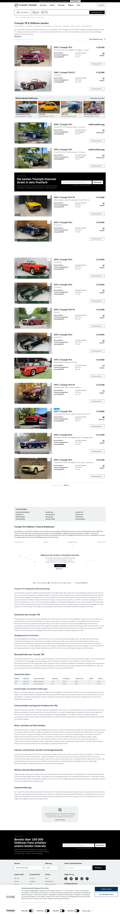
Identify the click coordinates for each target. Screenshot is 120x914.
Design (73, 26)
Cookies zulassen (106, 889)
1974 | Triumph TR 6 (63, 47)
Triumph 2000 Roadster (23, 512)
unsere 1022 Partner (32, 890)
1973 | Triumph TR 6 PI (64, 384)
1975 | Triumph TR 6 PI (64, 309)
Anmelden (101, 5)
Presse (16, 884)
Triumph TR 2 (49, 516)
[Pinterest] (76, 878)
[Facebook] (65, 878)
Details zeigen (86, 910)
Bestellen (98, 868)
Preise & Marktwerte (19, 26)
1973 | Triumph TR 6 (63, 222)
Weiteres (78, 26)
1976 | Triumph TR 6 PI (64, 197)
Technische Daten (47, 26)
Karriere (16, 881)
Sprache (17, 863)
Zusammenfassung (87, 26)
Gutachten (56, 408)
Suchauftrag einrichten (97, 12)
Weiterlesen (18, 36)
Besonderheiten (37, 26)
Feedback (32, 881)
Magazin (71, 5)
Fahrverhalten (66, 26)
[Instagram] (81, 878)
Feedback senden (60, 819)
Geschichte (29, 26)
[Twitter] (71, 878)
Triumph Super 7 (50, 514)
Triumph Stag (49, 512)
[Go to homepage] (25, 5)
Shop (46, 878)
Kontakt (32, 878)
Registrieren (59, 568)
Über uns (17, 878)
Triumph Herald (20, 516)
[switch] (47, 910)
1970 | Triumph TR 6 (63, 124)
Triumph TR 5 (79, 516)
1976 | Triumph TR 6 (63, 149)
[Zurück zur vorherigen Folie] (17, 109)
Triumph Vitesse (80, 519)
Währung (48, 863)
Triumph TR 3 (79, 512)
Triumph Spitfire (20, 519)
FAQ (31, 884)
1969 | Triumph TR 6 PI (64, 72)
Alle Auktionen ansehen (97, 98)
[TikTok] (87, 878)
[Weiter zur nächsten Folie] (102, 109)
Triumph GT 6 (19, 514)
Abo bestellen (49, 881)
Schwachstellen (57, 26)
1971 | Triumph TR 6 (63, 334)
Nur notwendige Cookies (106, 894)
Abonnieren (98, 182)
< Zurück (16, 17)
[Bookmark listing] (49, 47)
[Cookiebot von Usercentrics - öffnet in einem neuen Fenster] (10, 911)
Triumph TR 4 (79, 514)
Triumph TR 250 (50, 519)
